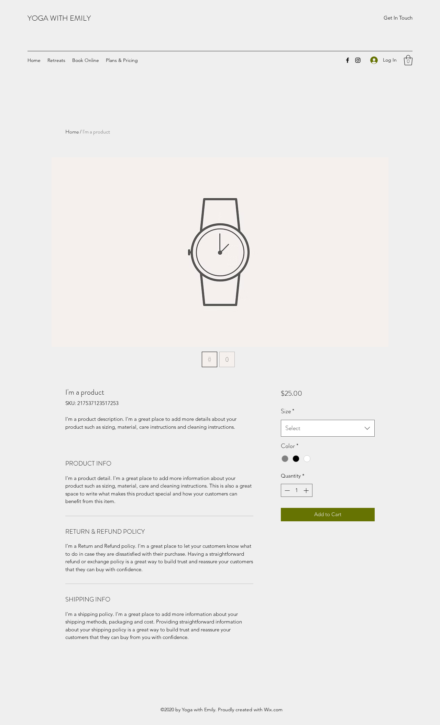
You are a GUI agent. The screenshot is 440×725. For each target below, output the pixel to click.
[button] (397, 18)
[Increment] (306, 490)
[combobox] (328, 428)
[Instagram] (357, 60)
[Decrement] (286, 490)
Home (72, 132)
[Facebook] (347, 60)
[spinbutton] (296, 490)
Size (287, 411)
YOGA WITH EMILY (59, 18)
